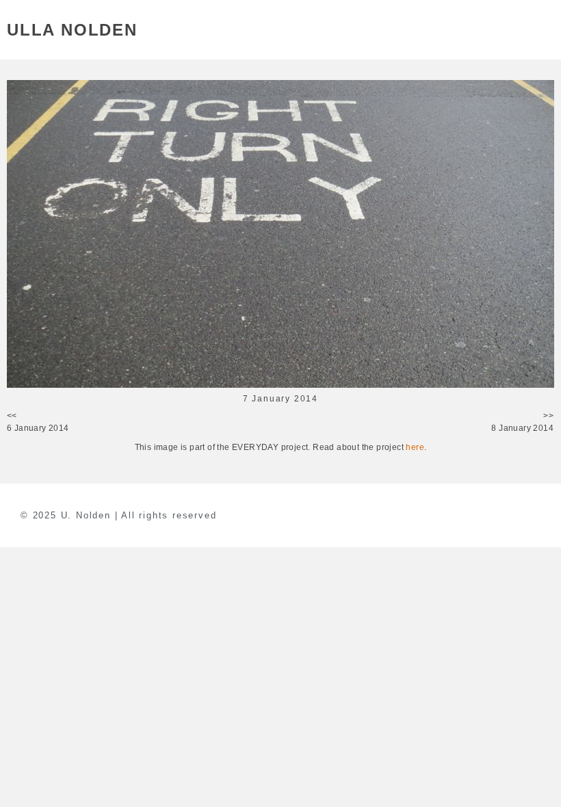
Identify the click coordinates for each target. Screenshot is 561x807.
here (415, 447)
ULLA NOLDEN (72, 30)
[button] (546, 30)
